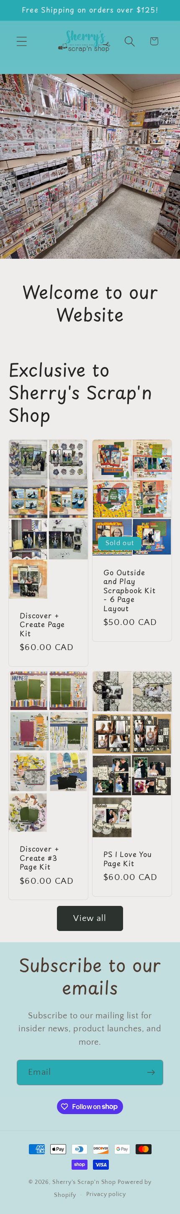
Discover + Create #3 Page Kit (39, 858)
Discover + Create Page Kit (42, 624)
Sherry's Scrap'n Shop (84, 1182)
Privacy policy (106, 1194)
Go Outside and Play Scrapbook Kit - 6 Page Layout (129, 590)
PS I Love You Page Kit (127, 859)
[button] (21, 41)
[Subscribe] (151, 1072)
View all (89, 918)
